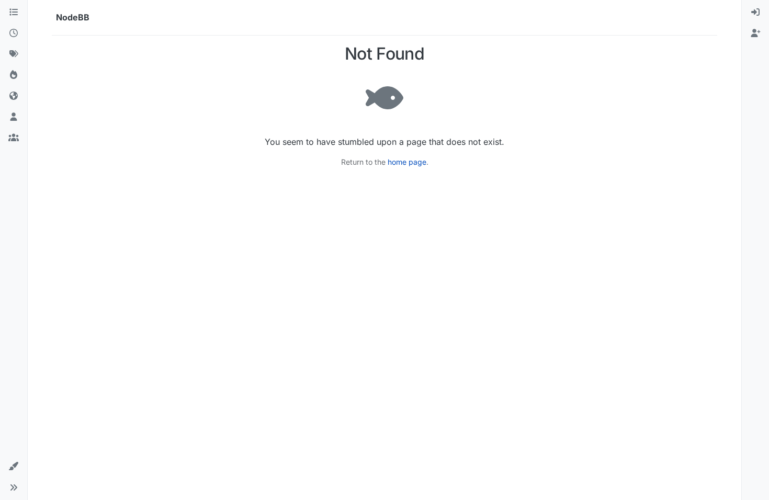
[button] (13, 466)
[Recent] (13, 33)
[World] (13, 96)
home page (407, 161)
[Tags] (13, 54)
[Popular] (13, 75)
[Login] (755, 12)
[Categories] (13, 12)
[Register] (755, 33)
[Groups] (13, 138)
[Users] (13, 117)
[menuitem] (755, 12)
